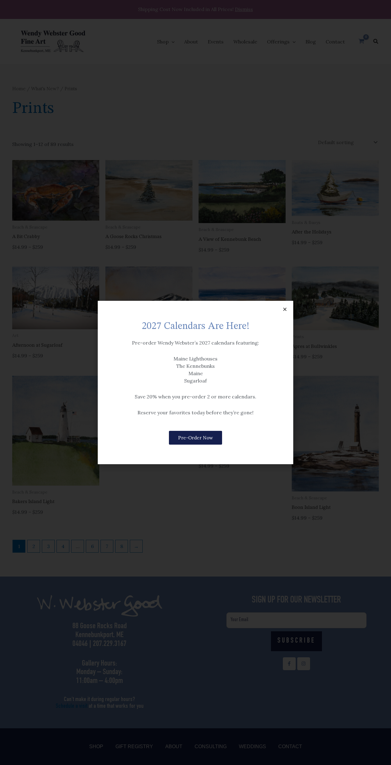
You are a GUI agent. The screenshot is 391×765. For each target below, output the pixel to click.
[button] (285, 309)
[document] (195, 382)
